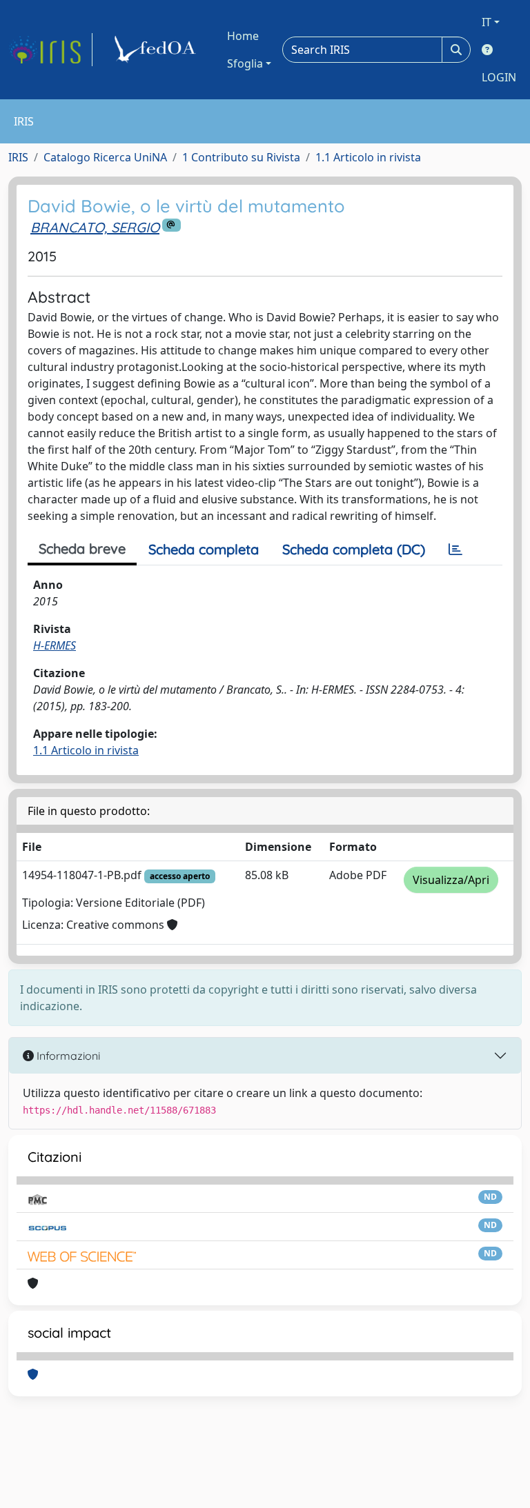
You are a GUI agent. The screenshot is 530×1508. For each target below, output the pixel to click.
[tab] (455, 549)
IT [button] (486, 22)
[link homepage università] (157, 49)
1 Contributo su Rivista (241, 157)
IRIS (18, 157)
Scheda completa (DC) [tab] (353, 549)
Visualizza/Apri (451, 879)
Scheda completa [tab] (203, 549)
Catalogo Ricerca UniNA (105, 157)
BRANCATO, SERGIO (94, 227)
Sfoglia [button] (245, 63)
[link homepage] (50, 49)
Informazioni (67, 1056)
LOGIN (499, 77)
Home (243, 35)
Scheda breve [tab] (82, 548)
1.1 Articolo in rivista (368, 157)
